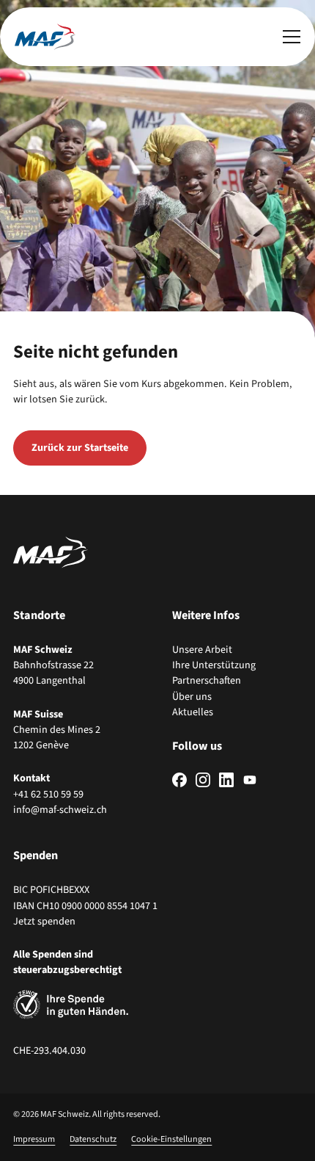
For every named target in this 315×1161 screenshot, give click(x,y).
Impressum (34, 1139)
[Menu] (291, 36)
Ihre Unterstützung (214, 665)
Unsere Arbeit (202, 649)
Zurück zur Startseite (80, 447)
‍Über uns (192, 696)
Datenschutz (93, 1139)
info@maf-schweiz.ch (60, 809)
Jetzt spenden (44, 921)
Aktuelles (192, 712)
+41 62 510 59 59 (48, 794)
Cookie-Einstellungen (171, 1139)
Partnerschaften (206, 680)
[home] (45, 36)
